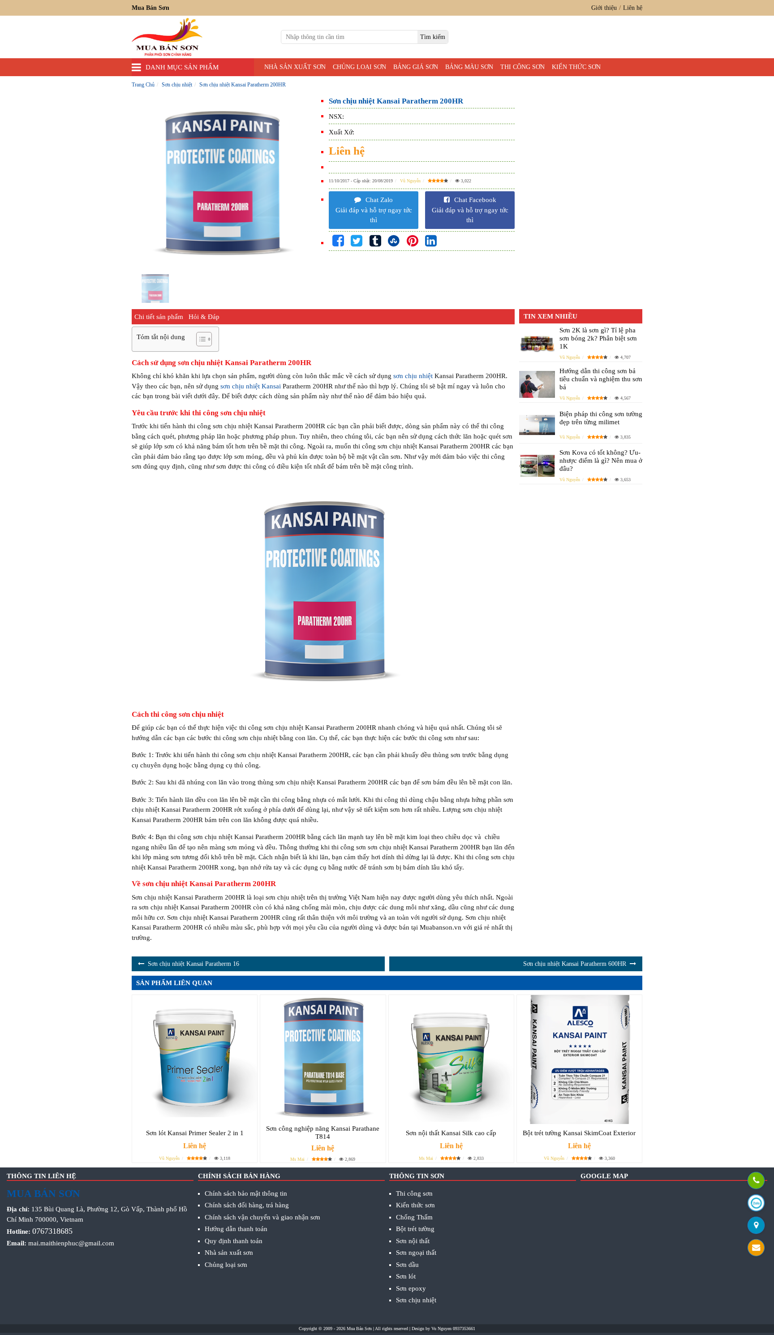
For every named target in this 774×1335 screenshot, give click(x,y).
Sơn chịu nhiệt (416, 1300)
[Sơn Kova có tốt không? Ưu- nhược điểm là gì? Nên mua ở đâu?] (537, 465)
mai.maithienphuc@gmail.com (71, 1243)
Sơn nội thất (413, 1241)
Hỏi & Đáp (204, 316)
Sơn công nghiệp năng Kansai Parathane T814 (322, 1132)
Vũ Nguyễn (410, 180)
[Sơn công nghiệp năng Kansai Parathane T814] (322, 1057)
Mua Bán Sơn (359, 1328)
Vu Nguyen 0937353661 (453, 1328)
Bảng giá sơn (415, 67)
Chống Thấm (414, 1217)
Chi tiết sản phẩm (158, 316)
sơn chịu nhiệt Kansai (250, 386)
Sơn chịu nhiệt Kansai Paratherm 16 (193, 963)
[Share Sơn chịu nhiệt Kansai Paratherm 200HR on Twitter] (356, 241)
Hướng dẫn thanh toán (236, 1228)
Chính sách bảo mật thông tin (246, 1193)
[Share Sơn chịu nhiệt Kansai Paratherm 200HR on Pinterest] (412, 241)
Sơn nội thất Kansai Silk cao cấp (451, 1133)
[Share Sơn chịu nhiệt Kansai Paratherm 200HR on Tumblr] (375, 241)
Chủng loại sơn (359, 67)
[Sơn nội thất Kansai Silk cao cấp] (451, 1059)
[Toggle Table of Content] (199, 339)
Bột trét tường (415, 1228)
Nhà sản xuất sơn (295, 67)
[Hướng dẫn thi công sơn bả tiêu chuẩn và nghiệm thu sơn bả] (537, 384)
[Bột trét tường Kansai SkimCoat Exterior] (579, 1059)
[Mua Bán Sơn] (756, 1226)
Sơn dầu (407, 1264)
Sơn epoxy (411, 1288)
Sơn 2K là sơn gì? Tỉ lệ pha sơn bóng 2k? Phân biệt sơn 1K (598, 338)
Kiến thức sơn (576, 67)
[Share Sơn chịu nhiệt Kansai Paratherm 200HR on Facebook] (338, 241)
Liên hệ (632, 7)
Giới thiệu (604, 7)
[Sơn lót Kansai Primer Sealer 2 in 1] (194, 1059)
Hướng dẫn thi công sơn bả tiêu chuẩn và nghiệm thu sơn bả (600, 379)
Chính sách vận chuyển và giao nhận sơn (262, 1217)
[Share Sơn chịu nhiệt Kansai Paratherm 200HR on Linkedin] (431, 241)
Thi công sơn (522, 67)
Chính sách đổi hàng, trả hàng (247, 1205)
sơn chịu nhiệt (413, 375)
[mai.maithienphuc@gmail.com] (756, 1248)
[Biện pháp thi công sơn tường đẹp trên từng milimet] (537, 425)
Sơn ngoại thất (416, 1252)
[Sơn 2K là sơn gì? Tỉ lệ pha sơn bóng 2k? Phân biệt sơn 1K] (537, 343)
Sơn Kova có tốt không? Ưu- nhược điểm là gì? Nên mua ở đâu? (600, 460)
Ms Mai (297, 1159)
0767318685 (52, 1231)
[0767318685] (756, 1181)
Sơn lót (406, 1276)
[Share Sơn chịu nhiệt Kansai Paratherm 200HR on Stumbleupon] (394, 241)
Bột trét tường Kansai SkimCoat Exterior (579, 1133)
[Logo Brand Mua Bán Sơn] (167, 37)
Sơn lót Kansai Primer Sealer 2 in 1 (195, 1133)
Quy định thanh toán (233, 1241)
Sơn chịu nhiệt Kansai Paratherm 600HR (574, 963)
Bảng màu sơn (469, 67)
